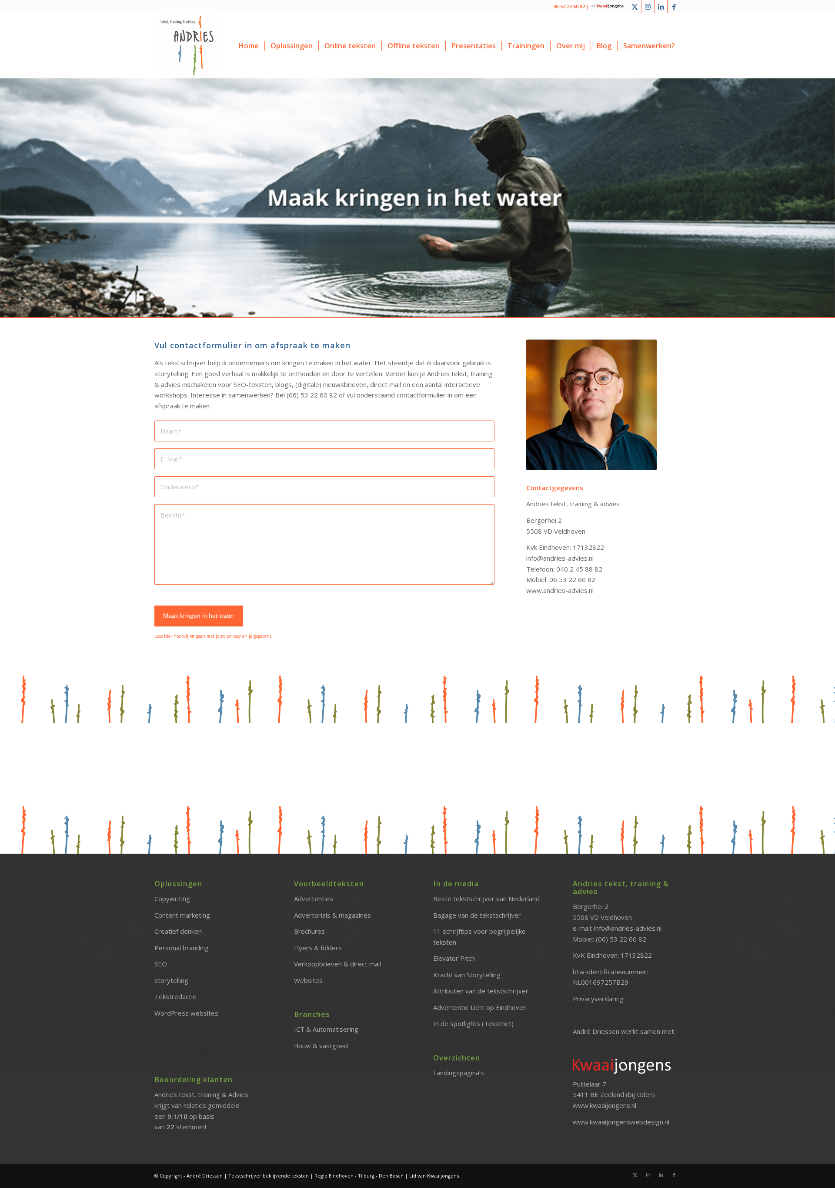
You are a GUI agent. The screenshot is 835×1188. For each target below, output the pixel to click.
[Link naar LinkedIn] (661, 6)
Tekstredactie (175, 996)
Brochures (309, 931)
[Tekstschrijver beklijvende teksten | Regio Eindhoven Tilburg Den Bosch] (187, 45)
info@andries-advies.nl (627, 928)
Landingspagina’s (458, 1072)
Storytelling (171, 980)
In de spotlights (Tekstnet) (473, 1023)
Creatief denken (178, 931)
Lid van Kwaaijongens (434, 1175)
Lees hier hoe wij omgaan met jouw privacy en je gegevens (212, 636)
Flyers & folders (318, 947)
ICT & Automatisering (326, 1029)
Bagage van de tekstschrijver (477, 915)
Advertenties (313, 898)
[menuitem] (248, 45)
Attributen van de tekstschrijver (480, 990)
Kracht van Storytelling (467, 974)
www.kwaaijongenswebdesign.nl (621, 1121)
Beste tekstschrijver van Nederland (486, 898)
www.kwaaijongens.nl (604, 1105)
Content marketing (182, 915)
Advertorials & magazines (332, 915)
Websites (308, 980)
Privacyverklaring (598, 998)
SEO (160, 963)
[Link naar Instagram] (647, 6)
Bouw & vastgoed (321, 1045)
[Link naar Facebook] (674, 6)
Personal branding (181, 947)
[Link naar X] (634, 6)
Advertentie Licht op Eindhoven (480, 1007)
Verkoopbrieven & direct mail (337, 963)
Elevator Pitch (454, 958)
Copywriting (172, 898)
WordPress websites (186, 1013)
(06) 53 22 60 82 (621, 939)
